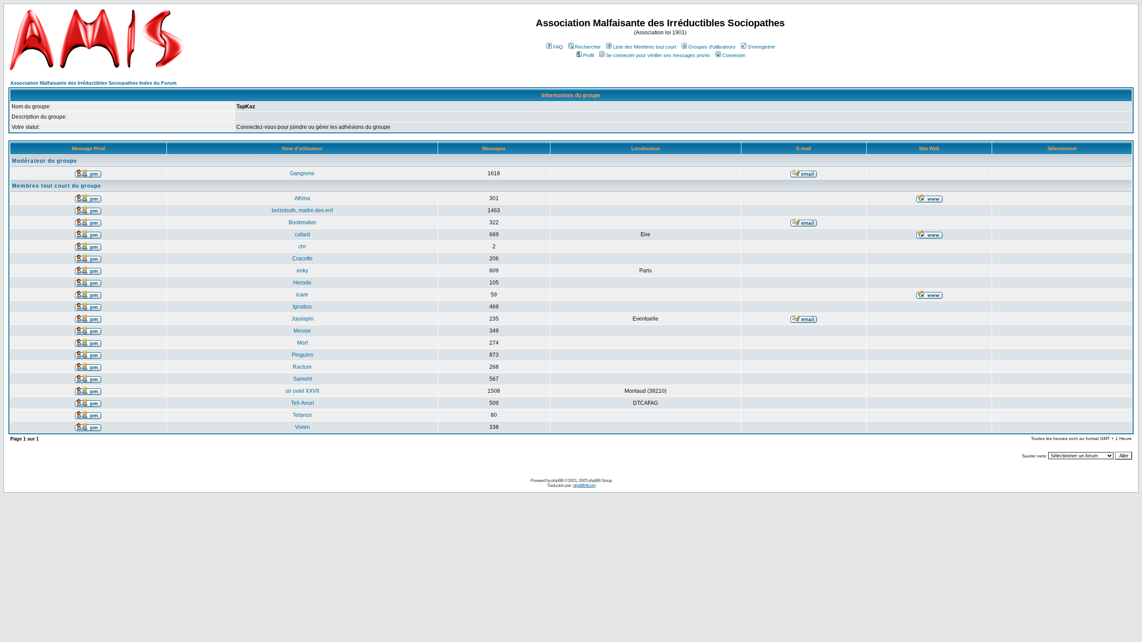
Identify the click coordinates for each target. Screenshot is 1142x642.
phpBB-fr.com (584, 485)
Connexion (733, 55)
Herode (302, 283)
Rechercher (588, 46)
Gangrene (302, 173)
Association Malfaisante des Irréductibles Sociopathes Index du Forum (93, 83)
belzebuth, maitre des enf (302, 210)
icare (302, 295)
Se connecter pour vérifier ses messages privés (658, 55)
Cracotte (302, 258)
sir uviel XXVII (302, 391)
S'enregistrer (761, 46)
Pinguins (302, 355)
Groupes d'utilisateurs (712, 46)
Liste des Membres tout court (644, 46)
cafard (302, 234)
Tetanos (302, 415)
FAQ (558, 46)
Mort (302, 343)
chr (302, 246)
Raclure (302, 367)
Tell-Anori (302, 403)
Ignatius (302, 307)
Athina (302, 198)
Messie (302, 331)
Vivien (302, 427)
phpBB (557, 480)
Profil (588, 55)
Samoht (302, 379)
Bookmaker (302, 222)
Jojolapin (302, 319)
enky (302, 271)
